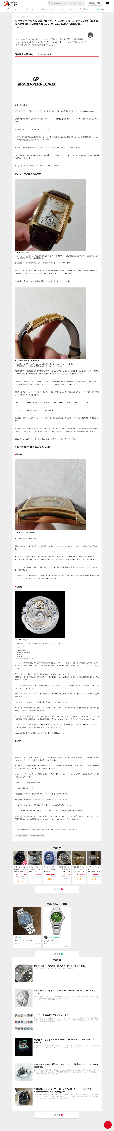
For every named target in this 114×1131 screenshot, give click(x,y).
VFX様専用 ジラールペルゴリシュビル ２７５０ (78, 869)
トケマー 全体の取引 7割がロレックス (51, 1015)
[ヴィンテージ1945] (50, 215)
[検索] (49, 3)
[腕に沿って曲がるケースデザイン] (50, 323)
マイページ (67, 9)
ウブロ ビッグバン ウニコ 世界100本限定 (49, 869)
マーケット (14, 9)
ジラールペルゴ (22, 835)
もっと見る (56, 954)
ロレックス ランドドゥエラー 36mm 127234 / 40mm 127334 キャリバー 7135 (66, 991)
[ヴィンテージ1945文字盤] (50, 495)
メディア (31, 9)
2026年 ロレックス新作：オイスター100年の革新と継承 (59, 966)
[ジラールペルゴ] (36, 81)
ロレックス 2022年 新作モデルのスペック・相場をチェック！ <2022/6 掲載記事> (66, 1065)
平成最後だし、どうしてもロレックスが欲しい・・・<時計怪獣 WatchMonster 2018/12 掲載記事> (63, 1090)
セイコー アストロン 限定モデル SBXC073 (34, 869)
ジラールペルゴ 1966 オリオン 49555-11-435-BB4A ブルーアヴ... (20, 869)
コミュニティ (49, 9)
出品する (85, 9)
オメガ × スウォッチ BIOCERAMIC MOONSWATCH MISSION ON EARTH (64, 1041)
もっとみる (56, 889)
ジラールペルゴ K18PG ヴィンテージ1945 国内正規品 (94, 869)
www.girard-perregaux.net (25, 658)
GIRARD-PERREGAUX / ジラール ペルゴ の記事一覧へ (30, 16)
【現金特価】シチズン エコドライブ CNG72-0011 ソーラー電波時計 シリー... (64, 869)
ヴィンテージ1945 (38, 835)
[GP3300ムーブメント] (40, 615)
